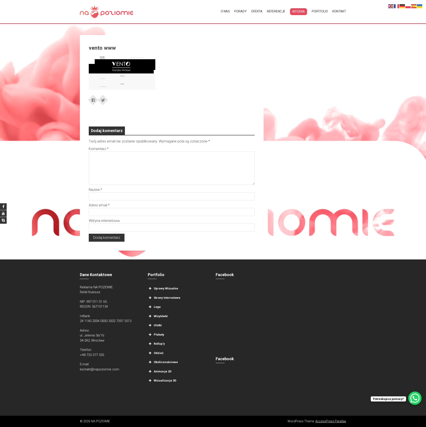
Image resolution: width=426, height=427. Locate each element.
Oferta (256, 11)
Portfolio (320, 11)
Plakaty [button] (159, 334)
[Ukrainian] (420, 6)
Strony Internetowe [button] (167, 297)
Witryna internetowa (104, 221)
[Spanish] (414, 6)
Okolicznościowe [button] (166, 362)
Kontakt (339, 11)
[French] (397, 6)
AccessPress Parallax (330, 421)
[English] (391, 6)
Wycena (298, 11)
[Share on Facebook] (93, 98)
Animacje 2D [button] (163, 371)
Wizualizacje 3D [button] (165, 380)
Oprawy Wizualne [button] (166, 288)
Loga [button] (157, 306)
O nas (225, 11)
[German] (402, 6)
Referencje (276, 11)
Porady (240, 11)
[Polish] (408, 6)
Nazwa (95, 190)
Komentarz (98, 149)
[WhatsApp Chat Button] (415, 398)
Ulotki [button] (158, 325)
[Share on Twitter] (103, 98)
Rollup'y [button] (159, 343)
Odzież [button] (159, 352)
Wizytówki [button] (161, 316)
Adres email (99, 205)
